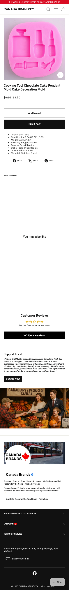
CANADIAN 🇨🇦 (10, 523)
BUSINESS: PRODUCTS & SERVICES (20, 513)
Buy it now (34, 124)
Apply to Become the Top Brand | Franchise (27, 499)
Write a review (34, 335)
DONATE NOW (13, 379)
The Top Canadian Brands (47, 491)
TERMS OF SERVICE (13, 534)
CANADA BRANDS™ (19, 9)
